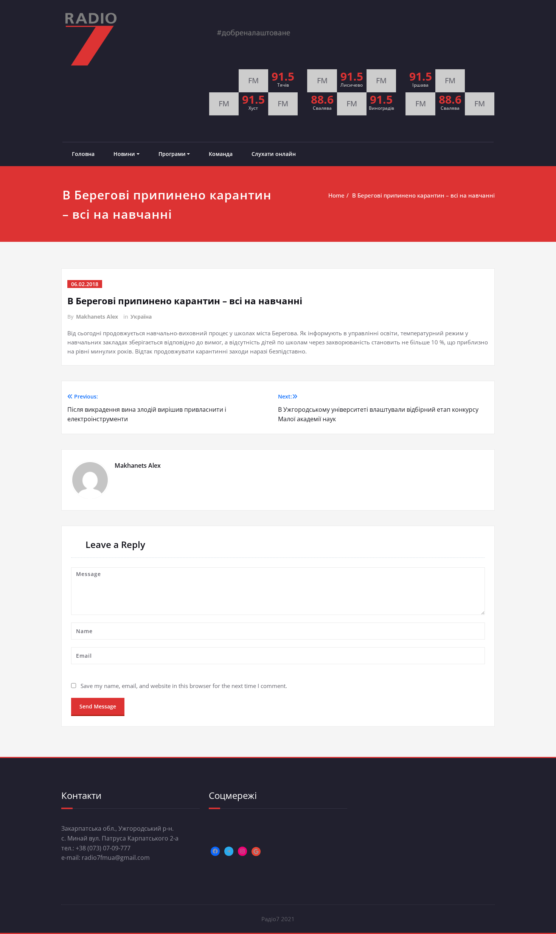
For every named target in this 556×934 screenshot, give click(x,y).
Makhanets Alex (97, 316)
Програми (172, 153)
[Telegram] (228, 851)
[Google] (256, 851)
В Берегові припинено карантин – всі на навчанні (423, 195)
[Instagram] (242, 851)
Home (336, 195)
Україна (141, 316)
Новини (124, 153)
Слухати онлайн (274, 153)
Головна (83, 153)
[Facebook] (215, 851)
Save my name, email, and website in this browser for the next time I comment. (184, 686)
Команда (221, 153)
